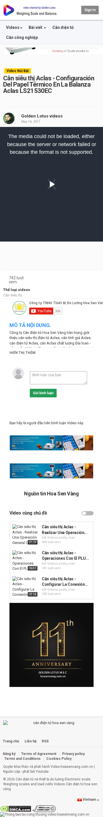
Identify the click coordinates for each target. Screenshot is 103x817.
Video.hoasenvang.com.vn (72, 767)
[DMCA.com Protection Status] (15, 808)
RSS (45, 741)
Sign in (90, 10)
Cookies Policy (59, 759)
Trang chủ (11, 741)
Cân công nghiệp (22, 37)
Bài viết (36, 27)
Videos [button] (12, 27)
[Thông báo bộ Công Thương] (44, 814)
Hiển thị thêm (22, 353)
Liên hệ (30, 741)
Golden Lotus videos (42, 116)
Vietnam (89, 800)
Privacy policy (73, 754)
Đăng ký (9, 754)
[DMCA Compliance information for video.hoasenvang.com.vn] (44, 808)
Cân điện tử (63, 27)
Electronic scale (77, 779)
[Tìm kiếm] (76, 10)
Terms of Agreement (38, 754)
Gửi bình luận (43, 393)
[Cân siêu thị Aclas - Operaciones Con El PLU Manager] (25, 561)
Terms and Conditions (22, 759)
